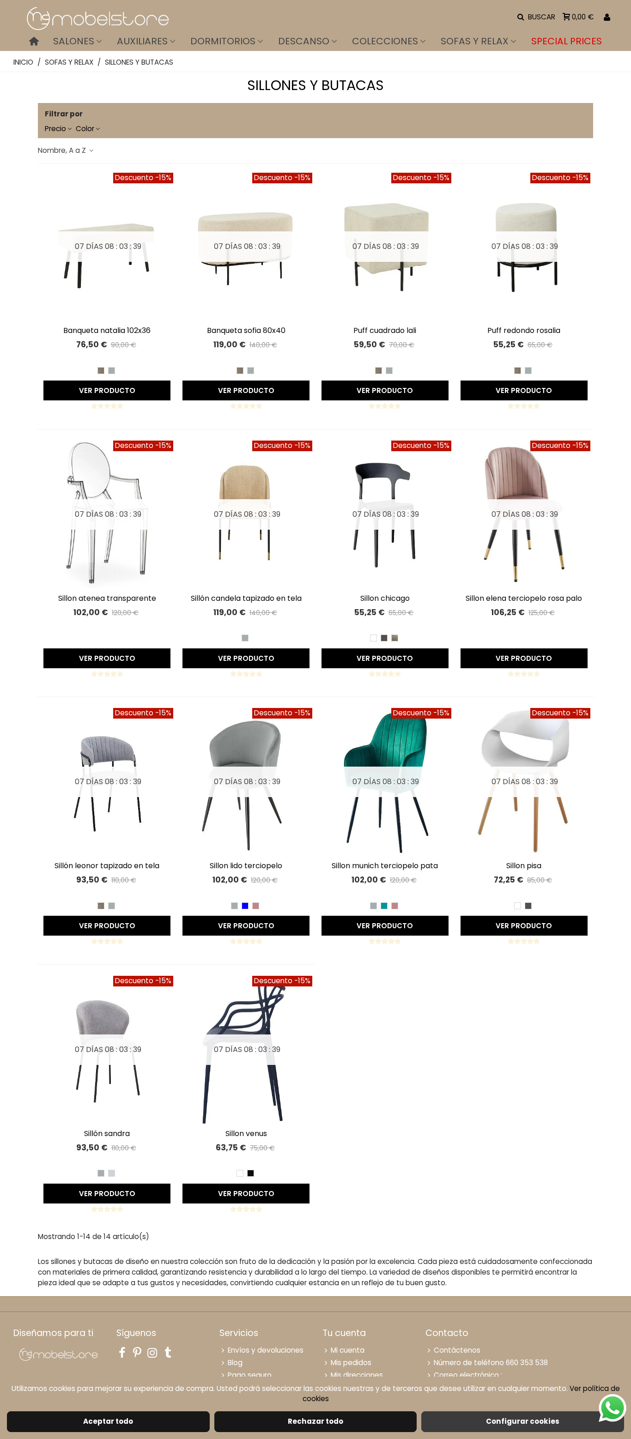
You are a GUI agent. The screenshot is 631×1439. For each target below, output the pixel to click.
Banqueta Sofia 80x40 (246, 330)
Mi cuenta (347, 1350)
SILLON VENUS (246, 1133)
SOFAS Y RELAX (475, 41)
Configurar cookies (522, 1421)
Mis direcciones (357, 1375)
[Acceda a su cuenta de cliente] (607, 17)
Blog (235, 1362)
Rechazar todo (315, 1421)
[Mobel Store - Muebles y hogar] (97, 17)
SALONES (73, 41)
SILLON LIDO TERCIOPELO (246, 865)
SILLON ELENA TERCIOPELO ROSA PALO (524, 598)
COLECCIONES (385, 41)
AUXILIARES (142, 41)
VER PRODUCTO (107, 390)
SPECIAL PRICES (566, 41)
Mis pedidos (351, 1362)
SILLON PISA (523, 865)
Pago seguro (250, 1375)
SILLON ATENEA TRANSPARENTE (107, 598)
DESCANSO (303, 41)
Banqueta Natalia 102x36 (107, 330)
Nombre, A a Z (63, 150)
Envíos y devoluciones (265, 1350)
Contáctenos (457, 1350)
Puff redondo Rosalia (523, 330)
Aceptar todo (108, 1421)
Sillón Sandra (107, 1133)
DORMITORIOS (222, 41)
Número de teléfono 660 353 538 (491, 1362)
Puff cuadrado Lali (384, 330)
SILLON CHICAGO (385, 598)
